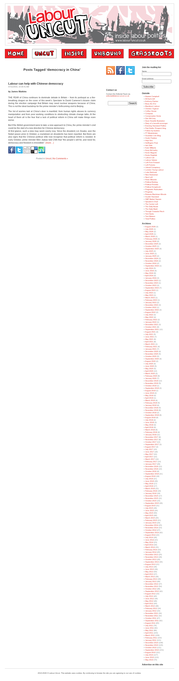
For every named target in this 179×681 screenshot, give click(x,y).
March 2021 (150, 344)
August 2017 (150, 447)
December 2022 (151, 305)
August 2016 (150, 476)
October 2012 (150, 589)
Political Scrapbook (153, 187)
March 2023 (150, 298)
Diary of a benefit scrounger (156, 123)
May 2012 (149, 601)
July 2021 (149, 334)
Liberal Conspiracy (152, 167)
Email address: (148, 79)
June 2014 (149, 540)
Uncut (48, 158)
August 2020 (150, 361)
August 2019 (150, 391)
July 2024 (149, 268)
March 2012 (150, 606)
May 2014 (149, 542)
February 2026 (151, 239)
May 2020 (149, 369)
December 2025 (151, 244)
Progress (148, 192)
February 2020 (151, 376)
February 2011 (151, 638)
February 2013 (151, 579)
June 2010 (149, 657)
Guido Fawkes (151, 138)
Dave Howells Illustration (155, 121)
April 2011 (149, 633)
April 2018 (149, 427)
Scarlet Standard (152, 197)
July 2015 (149, 508)
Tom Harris (149, 214)
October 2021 (150, 327)
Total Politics (150, 219)
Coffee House (150, 111)
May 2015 (149, 513)
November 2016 (151, 469)
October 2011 (150, 618)
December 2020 (151, 351)
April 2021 (149, 342)
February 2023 (151, 300)
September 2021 (152, 329)
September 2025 (152, 249)
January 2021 (150, 349)
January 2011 (150, 640)
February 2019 (151, 403)
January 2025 (150, 256)
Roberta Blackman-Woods (155, 194)
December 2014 (151, 525)
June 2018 (149, 422)
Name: (144, 71)
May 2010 (149, 660)
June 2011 (149, 628)
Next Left (149, 177)
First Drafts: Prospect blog (155, 128)
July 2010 (149, 655)
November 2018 (151, 410)
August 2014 (150, 535)
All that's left (150, 99)
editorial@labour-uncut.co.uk (117, 96)
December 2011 (151, 613)
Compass (149, 113)
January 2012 (150, 611)
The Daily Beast (151, 206)
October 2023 (150, 285)
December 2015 (151, 496)
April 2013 (149, 574)
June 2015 (149, 510)
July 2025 (149, 251)
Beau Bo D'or (150, 104)
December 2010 (151, 643)
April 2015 (149, 515)
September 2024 (152, 266)
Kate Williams (150, 148)
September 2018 (152, 415)
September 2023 (152, 288)
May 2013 (149, 572)
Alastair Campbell (152, 96)
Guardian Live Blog (153, 136)
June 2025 (149, 254)
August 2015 (150, 506)
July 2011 (149, 625)
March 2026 (150, 236)
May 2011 (149, 630)
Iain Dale (148, 145)
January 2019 (150, 405)
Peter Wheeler (151, 180)
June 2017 (149, 452)
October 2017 (150, 442)
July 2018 (149, 420)
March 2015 (150, 518)
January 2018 (150, 435)
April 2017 (149, 457)
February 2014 (151, 550)
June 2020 (149, 366)
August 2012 (150, 594)
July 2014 (149, 537)
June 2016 (149, 481)
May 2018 (149, 425)
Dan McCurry (150, 118)
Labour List (149, 158)
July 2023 (149, 293)
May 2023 (149, 295)
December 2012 (151, 584)
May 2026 (149, 231)
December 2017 (151, 437)
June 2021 (149, 337)
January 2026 (150, 241)
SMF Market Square (153, 199)
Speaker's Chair (151, 202)
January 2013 (150, 581)
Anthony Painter (151, 101)
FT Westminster (151, 133)
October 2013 (150, 559)
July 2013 (149, 567)
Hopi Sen (149, 140)
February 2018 (151, 432)
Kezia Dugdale (151, 155)
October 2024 (150, 263)
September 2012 (152, 591)
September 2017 (152, 444)
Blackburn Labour (152, 106)
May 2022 (149, 317)
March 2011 (150, 635)
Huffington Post (151, 143)
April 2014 (149, 545)
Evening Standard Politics (155, 126)
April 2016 (149, 486)
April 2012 (149, 603)
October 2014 (150, 530)
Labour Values (151, 160)
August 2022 (150, 312)
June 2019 (149, 393)
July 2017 (149, 449)
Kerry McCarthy (151, 150)
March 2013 (150, 577)
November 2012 (151, 586)
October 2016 (150, 471)
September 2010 (152, 650)
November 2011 (151, 616)
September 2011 (152, 621)
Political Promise (151, 184)
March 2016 (150, 488)
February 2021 (151, 346)
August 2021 (150, 332)
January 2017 (150, 464)
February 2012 (151, 608)
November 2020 (151, 354)
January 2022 (150, 322)
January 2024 (150, 278)
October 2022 (150, 307)
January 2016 (150, 493)
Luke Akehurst (151, 172)
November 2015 (151, 498)
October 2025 (150, 246)
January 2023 (150, 302)
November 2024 (151, 261)
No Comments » (60, 158)
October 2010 (150, 647)
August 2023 (150, 290)
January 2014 (150, 552)
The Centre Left (151, 204)
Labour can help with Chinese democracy (35, 83)
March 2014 (150, 547)
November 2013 (151, 557)
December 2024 (151, 258)
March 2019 (150, 400)
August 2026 (150, 227)
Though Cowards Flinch (154, 211)
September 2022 (152, 310)
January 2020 (150, 378)
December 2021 (151, 324)
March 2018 (150, 430)
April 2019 (149, 398)
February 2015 (151, 520)
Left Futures (150, 165)
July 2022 (149, 315)
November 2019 (151, 383)
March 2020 (150, 373)
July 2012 (149, 596)
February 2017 (151, 462)
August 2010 (150, 652)
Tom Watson (150, 216)
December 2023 (151, 280)
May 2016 (149, 484)
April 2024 (149, 276)
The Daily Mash (151, 209)
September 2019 (152, 388)
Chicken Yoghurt (152, 109)
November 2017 (151, 439)
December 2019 (151, 381)
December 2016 (151, 466)
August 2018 (150, 417)
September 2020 (152, 359)
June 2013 (149, 569)
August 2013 (150, 564)
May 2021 (149, 339)
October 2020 (150, 356)
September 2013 (152, 562)
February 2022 (151, 320)
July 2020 (149, 364)
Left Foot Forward (152, 162)
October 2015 (150, 501)
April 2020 (149, 371)
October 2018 (150, 413)
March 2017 (150, 459)
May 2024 (149, 273)
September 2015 (152, 503)
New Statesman (151, 175)
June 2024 (149, 271)
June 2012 (149, 599)
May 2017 (149, 454)
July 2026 (149, 229)
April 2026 (149, 234)
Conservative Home (153, 116)
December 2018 (151, 408)
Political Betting (151, 182)
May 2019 (149, 395)
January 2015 (150, 523)
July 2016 (149, 479)
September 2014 (152, 532)
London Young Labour (154, 170)
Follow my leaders (152, 131)
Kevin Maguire (151, 153)
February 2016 (151, 491)
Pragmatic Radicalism (153, 189)
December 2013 (151, 554)
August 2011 (150, 623)
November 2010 (151, 645)
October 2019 (150, 386)
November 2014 (151, 528)
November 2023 (151, 283)
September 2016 (152, 474)
